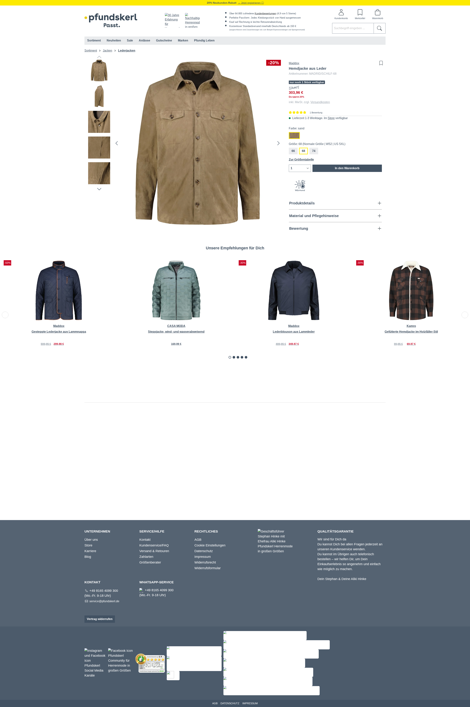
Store (331, 118)
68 (303, 150)
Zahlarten (146, 557)
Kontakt (145, 539)
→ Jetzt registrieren (249, 2)
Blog (87, 557)
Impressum (202, 557)
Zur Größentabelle (301, 159)
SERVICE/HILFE (151, 531)
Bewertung (298, 228)
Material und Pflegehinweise (314, 216)
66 (293, 150)
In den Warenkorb (347, 168)
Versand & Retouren (154, 551)
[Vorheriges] (116, 143)
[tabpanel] (59, 307)
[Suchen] (380, 28)
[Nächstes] (278, 143)
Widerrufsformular (207, 568)
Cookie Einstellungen (209, 545)
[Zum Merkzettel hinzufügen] (380, 63)
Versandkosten (320, 102)
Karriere (90, 551)
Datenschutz (203, 551)
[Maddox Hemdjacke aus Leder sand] (197, 143)
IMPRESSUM (250, 703)
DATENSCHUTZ (229, 703)
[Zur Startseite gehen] (110, 20)
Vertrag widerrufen (100, 619)
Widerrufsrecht (205, 562)
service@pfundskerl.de (104, 601)
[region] (184, 143)
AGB (197, 539)
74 (313, 150)
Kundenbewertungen (265, 13)
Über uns (91, 539)
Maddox (294, 63)
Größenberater (150, 562)
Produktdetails (302, 203)
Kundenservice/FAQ (154, 545)
